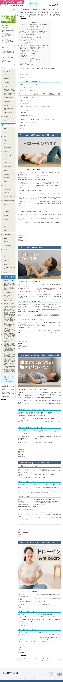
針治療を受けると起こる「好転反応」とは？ (9, 367)
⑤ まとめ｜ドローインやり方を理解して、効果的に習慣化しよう (33, 31)
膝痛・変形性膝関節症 (9, 200)
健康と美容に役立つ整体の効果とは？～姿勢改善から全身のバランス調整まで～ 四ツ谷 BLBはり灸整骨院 (9, 336)
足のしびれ (6, 260)
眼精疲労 (6, 238)
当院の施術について (8, 82)
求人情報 (6, 116)
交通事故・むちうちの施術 (37, 9)
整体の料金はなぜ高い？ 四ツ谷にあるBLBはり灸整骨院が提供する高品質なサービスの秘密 (9, 316)
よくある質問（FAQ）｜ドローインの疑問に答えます (29, 51)
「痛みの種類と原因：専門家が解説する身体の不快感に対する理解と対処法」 (9, 350)
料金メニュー (7, 74)
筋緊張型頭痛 (7, 234)
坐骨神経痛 (6, 177)
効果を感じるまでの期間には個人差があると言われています (32, 47)
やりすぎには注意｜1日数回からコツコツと (29, 43)
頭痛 (5, 136)
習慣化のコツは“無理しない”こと (26, 63)
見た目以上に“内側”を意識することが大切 (28, 35)
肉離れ (5, 226)
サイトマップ (56, 678)
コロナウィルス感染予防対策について (9, 109)
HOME (21, 12)
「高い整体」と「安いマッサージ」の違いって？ (9, 299)
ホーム (6, 9)
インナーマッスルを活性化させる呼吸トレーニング (30, 34)
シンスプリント (7, 208)
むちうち (6, 253)
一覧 (14, 45)
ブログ (26, 12)
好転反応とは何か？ (8, 292)
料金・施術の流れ (26, 9)
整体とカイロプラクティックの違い (9, 296)
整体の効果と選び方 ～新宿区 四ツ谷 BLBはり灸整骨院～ (9, 354)
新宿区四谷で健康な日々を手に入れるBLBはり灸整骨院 (9, 288)
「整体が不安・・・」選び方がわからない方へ (9, 307)
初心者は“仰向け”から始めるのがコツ (27, 40)
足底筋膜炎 (6, 211)
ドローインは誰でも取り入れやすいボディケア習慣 (30, 37)
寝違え (5, 159)
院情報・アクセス (47, 9)
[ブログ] (8, 378)
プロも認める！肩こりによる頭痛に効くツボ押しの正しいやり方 (9, 358)
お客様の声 (6, 86)
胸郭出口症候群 (7, 166)
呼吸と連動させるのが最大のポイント (27, 42)
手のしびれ (6, 256)
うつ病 (5, 249)
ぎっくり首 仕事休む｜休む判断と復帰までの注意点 (8, 36)
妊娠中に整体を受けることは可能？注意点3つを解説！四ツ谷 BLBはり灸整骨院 (9, 326)
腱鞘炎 (5, 170)
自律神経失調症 (7, 147)
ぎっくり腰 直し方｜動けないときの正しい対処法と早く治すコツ (28, 659)
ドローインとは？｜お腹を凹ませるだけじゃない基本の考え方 (31, 32)
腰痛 (5, 128)
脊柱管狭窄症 (7, 189)
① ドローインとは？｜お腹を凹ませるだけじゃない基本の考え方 (33, 24)
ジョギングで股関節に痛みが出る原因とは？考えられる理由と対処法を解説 (9, 371)
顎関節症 (6, 151)
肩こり (5, 132)
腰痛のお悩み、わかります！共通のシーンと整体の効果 (9, 284)
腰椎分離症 (6, 192)
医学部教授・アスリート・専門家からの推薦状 (9, 90)
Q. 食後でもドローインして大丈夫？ (27, 53)
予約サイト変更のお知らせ (8, 58)
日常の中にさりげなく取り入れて (27, 64)
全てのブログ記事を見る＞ (10, 381)
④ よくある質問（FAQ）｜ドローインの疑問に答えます (31, 29)
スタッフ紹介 (7, 101)
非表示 (35, 22)
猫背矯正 (6, 219)
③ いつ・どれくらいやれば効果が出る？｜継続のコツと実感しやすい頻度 (35, 27)
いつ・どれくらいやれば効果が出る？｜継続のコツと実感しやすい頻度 (33, 45)
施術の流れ (6, 78)
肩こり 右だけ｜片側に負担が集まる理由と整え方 (8, 30)
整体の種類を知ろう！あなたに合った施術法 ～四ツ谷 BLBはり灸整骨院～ (9, 321)
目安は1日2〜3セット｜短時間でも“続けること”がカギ (31, 48)
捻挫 (5, 230)
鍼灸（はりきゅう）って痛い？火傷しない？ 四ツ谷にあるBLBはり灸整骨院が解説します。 (9, 311)
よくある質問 (7, 105)
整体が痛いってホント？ (9, 303)
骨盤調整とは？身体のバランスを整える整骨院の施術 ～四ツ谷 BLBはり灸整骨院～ (9, 345)
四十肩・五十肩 (7, 162)
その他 (5, 272)
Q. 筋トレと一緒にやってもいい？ (27, 58)
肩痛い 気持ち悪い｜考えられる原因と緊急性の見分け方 (8, 41)
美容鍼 (5, 264)
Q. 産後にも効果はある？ (25, 56)
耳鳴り (5, 143)
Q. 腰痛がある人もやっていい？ (26, 55)
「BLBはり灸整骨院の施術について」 (9, 340)
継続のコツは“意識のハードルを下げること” (29, 50)
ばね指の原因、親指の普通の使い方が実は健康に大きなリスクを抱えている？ (9, 362)
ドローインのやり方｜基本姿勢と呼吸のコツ (27, 39)
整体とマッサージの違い (9, 280)
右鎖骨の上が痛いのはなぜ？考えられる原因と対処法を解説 (51, 659)
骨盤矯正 (6, 215)
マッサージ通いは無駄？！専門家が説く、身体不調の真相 (9, 330)
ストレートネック (8, 155)
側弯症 (5, 185)
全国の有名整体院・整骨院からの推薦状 (9, 94)
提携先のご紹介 (6, 62)
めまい (5, 140)
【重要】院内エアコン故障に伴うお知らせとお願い (8, 52)
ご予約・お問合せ (57, 9)
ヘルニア (6, 181)
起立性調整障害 (7, 245)
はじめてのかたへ (16, 9)
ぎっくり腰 (6, 174)
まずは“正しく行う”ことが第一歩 (26, 61)
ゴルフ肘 (6, 223)
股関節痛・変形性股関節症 (9, 197)
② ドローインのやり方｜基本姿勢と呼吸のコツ (29, 26)
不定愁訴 (6, 241)
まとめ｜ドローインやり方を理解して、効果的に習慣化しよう (31, 59)
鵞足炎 (5, 204)
